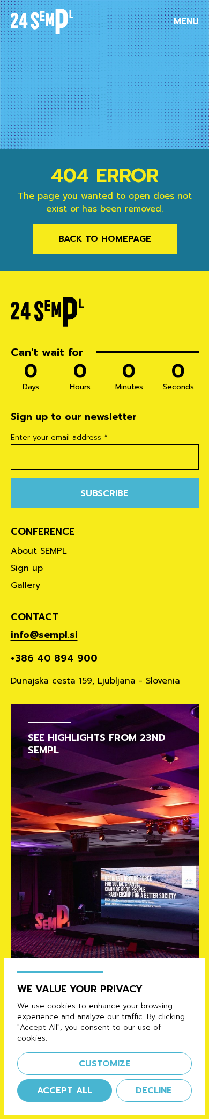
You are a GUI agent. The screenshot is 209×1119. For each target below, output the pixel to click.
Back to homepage (104, 238)
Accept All (64, 1090)
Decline (154, 1090)
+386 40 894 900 (54, 658)
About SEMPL (39, 550)
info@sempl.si (44, 634)
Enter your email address (59, 437)
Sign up (27, 568)
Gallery (25, 585)
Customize (105, 1063)
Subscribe (104, 493)
